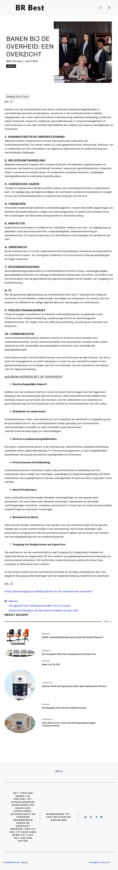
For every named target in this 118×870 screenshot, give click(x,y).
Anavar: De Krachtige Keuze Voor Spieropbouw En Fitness (74, 686)
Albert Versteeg (14, 61)
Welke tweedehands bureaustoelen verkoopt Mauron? (72, 637)
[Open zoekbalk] (100, 7)
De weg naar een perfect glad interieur (64, 707)
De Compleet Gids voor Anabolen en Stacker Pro (69, 654)
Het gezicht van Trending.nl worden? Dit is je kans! (39, 605)
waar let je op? (51, 664)
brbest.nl (13, 862)
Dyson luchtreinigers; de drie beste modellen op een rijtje (43, 610)
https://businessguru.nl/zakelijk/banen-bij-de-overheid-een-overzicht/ (49, 591)
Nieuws (11, 66)
